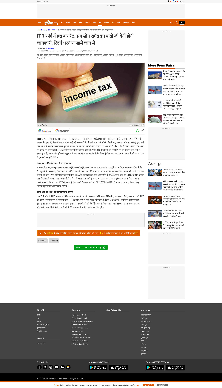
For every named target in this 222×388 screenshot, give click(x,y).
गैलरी (118, 22)
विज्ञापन (39, 321)
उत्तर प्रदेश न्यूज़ (146, 315)
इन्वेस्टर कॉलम (41, 328)
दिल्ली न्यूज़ (144, 318)
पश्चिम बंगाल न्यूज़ (146, 321)
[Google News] (44, 130)
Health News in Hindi (79, 341)
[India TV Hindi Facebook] (173, 1)
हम (38, 318)
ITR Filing (54, 240)
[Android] (170, 1)
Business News (77, 331)
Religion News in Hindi (80, 334)
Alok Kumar (50, 48)
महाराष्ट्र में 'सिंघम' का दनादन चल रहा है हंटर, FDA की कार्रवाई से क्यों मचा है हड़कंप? (174, 172)
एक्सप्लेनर (126, 22)
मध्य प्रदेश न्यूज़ (145, 328)
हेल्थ (133, 22)
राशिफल (106, 22)
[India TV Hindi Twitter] (175, 1)
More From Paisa (161, 65)
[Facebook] (39, 367)
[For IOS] (175, 367)
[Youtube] (56, 367)
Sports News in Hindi (79, 325)
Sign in (182, 1)
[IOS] (168, 1)
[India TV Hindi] (51, 22)
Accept (148, 385)
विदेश (80, 22)
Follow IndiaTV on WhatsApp (88, 247)
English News (42, 331)
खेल (94, 22)
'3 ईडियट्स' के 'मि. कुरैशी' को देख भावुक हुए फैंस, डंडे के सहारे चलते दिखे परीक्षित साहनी (173, 225)
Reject (162, 385)
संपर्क (38, 315)
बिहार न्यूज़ (144, 325)
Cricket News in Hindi (80, 328)
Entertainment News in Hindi (82, 321)
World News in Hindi (79, 318)
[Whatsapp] (137, 130)
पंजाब (142, 341)
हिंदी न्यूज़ (50, 233)
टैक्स (53, 30)
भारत (74, 22)
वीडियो (68, 22)
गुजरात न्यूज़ (144, 338)
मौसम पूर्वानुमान (41, 343)
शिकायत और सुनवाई (43, 325)
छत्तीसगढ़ (143, 347)
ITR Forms (42, 240)
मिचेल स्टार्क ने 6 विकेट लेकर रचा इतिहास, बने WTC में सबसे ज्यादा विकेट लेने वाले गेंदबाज (173, 213)
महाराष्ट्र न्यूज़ (145, 331)
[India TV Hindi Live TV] (182, 22)
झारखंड (143, 354)
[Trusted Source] (62, 130)
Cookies (57, 385)
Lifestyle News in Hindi (80, 344)
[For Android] (155, 367)
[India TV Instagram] (51, 367)
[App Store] (118, 367)
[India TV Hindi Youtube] (177, 1)
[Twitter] (45, 367)
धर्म (113, 22)
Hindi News (41, 30)
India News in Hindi (79, 315)
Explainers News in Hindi (81, 338)
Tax (101, 233)
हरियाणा (143, 344)
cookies (137, 385)
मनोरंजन (88, 22)
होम (62, 22)
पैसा (100, 22)
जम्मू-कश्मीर (144, 351)
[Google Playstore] (98, 367)
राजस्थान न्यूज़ (145, 334)
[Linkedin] (62, 367)
